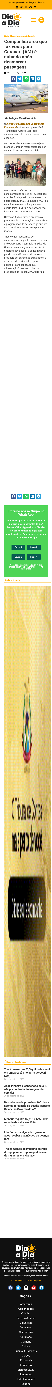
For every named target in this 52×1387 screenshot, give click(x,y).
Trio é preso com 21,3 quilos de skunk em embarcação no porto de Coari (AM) (27, 1073)
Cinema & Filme (26, 1318)
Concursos (26, 1327)
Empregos (26, 1374)
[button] (33, 20)
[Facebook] (17, 7)
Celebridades (26, 1308)
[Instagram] (26, 7)
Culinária (26, 1341)
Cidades (26, 1313)
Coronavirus (26, 1332)
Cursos (26, 1355)
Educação (26, 1365)
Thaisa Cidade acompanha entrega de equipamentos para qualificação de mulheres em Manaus (25, 1152)
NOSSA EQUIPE (34, 1281)
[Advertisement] (26, 383)
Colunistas (26, 1322)
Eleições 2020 (26, 1369)
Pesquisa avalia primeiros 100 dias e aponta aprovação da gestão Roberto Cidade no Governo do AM (27, 1106)
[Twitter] (21, 7)
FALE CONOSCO (18, 1281)
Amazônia (26, 1304)
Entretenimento (26, 1379)
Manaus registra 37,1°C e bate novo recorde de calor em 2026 (26, 1120)
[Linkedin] (35, 7)
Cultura (26, 1346)
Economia (26, 1360)
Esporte (26, 1383)
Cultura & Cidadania (26, 1351)
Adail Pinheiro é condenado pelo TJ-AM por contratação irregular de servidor (26, 1089)
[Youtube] (30, 7)
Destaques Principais (26, 36)
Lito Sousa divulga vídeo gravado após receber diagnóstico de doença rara (26, 1135)
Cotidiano (11, 36)
